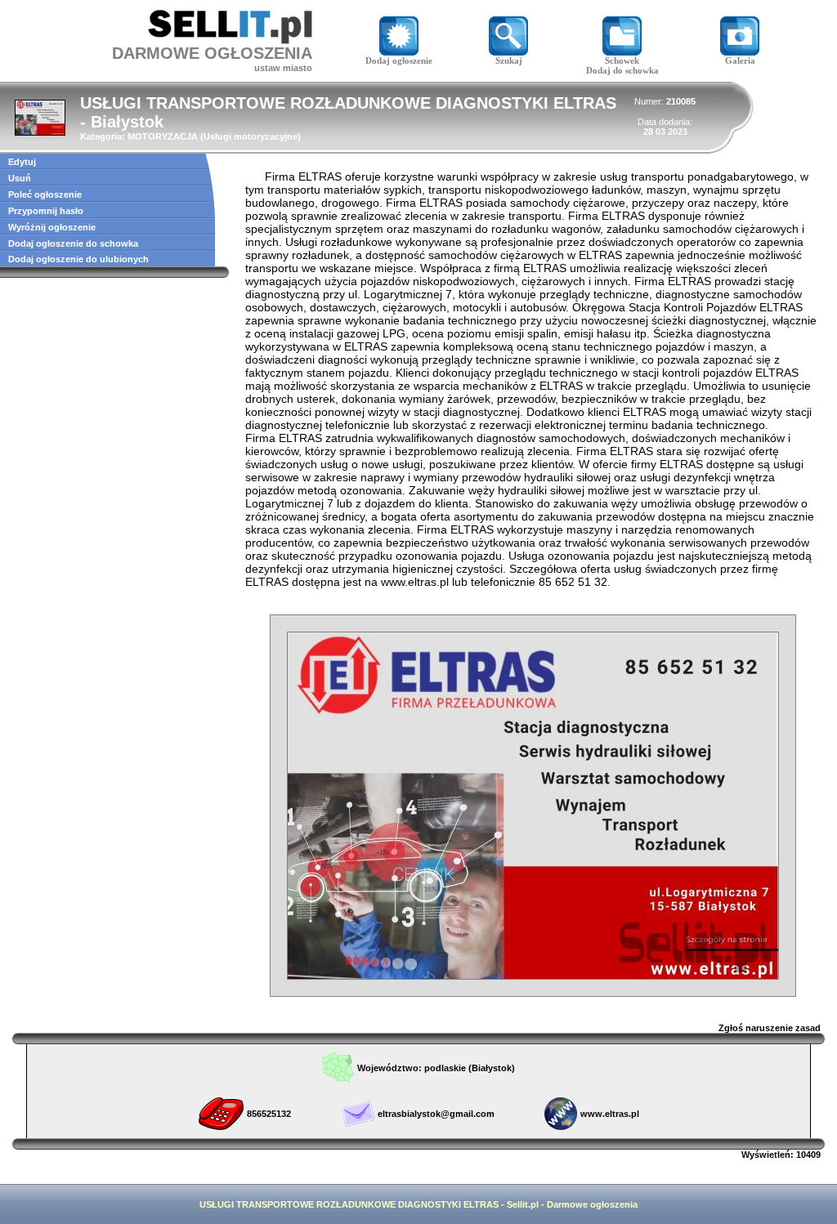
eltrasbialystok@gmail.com (436, 1114)
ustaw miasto (283, 68)
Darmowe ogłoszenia (592, 1204)
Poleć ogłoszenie (45, 194)
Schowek (622, 60)
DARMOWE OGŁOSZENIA (212, 53)
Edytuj (22, 162)
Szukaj (508, 60)
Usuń (19, 178)
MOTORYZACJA (163, 136)
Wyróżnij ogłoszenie (52, 227)
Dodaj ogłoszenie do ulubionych (78, 259)
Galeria (740, 60)
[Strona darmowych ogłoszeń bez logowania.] (230, 40)
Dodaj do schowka (622, 70)
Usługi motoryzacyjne (251, 136)
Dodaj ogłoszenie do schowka (73, 243)
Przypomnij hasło (45, 211)
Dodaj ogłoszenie (398, 60)
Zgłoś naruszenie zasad (769, 1028)
